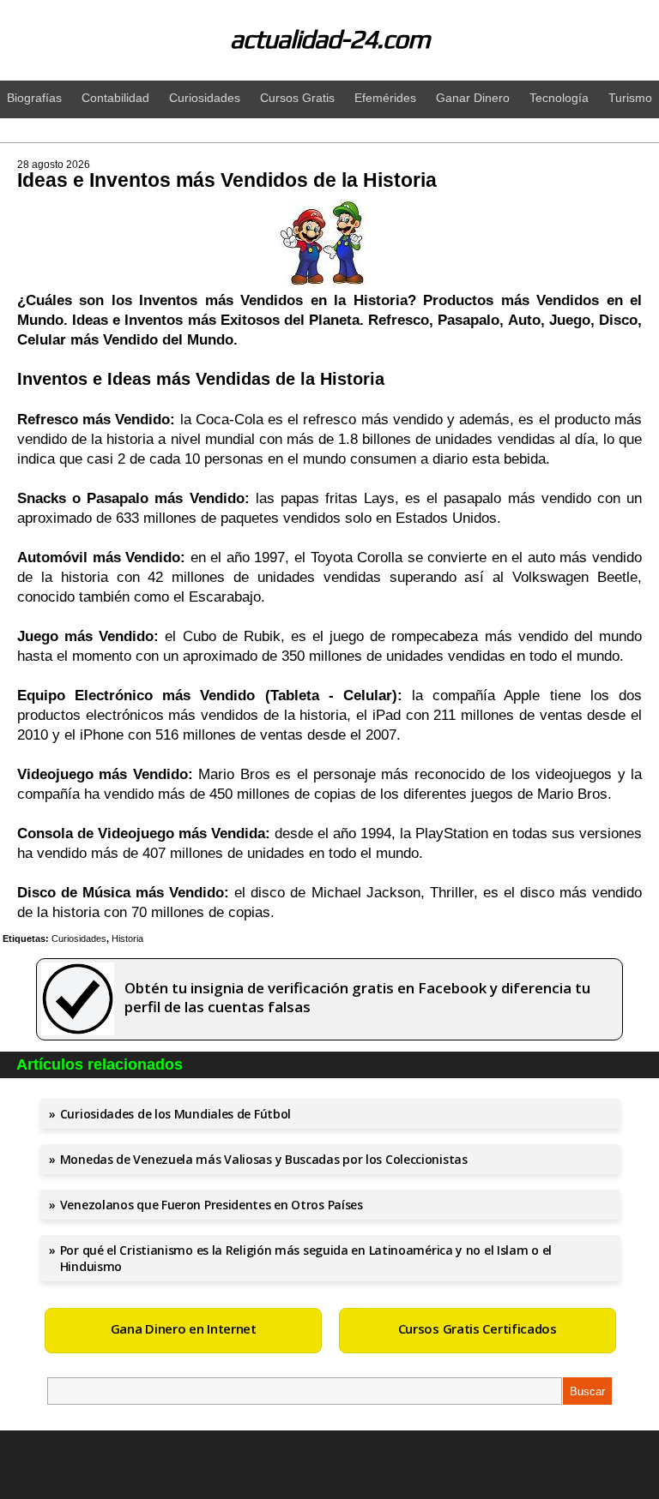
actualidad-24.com (330, 39)
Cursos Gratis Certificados (477, 1328)
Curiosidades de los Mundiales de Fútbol (175, 1114)
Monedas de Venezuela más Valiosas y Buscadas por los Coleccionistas (264, 1159)
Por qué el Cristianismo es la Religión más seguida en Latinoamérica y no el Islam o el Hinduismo (306, 1258)
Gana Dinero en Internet (184, 1328)
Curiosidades (78, 938)
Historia (127, 938)
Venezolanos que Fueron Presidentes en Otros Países (211, 1204)
